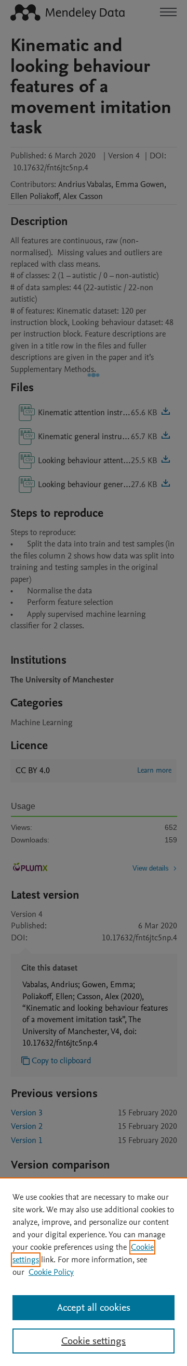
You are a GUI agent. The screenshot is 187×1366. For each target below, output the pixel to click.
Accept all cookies (93, 1307)
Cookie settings (93, 1341)
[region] (93, 1271)
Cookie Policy (51, 1272)
